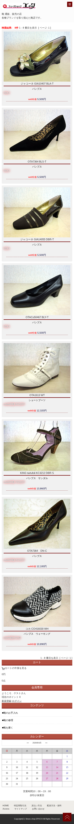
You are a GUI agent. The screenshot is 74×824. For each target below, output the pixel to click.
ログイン (17, 701)
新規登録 (6, 701)
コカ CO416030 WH (37, 628)
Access (6, 809)
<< (28, 743)
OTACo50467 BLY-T (37, 317)
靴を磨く (8, 727)
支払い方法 (36, 805)
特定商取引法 (20, 805)
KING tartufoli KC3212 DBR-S (37, 472)
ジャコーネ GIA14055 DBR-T (37, 239)
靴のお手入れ (10, 712)
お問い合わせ (38, 809)
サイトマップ (20, 809)
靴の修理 (8, 720)
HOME (6, 805)
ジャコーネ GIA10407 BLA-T (37, 83)
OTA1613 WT (37, 395)
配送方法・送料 (54, 805)
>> (46, 743)
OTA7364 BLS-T (37, 161)
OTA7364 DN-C (37, 550)
